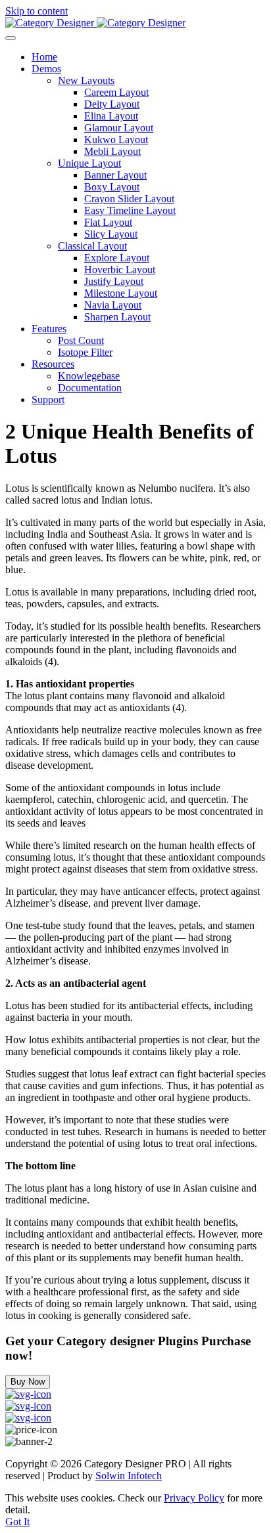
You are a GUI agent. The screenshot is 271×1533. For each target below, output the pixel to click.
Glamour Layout (118, 127)
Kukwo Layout (116, 139)
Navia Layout (112, 305)
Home (44, 56)
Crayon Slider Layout (129, 198)
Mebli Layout (112, 151)
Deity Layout (111, 104)
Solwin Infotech (128, 1475)
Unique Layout (89, 163)
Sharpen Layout (117, 316)
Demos (46, 68)
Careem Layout (116, 92)
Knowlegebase (89, 375)
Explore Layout (116, 257)
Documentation (90, 387)
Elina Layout (111, 115)
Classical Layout (92, 245)
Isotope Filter (85, 352)
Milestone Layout (120, 293)
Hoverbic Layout (119, 269)
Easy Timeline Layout (130, 210)
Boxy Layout (111, 186)
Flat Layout (108, 222)
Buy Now (28, 1382)
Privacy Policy (194, 1497)
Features (49, 328)
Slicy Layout (110, 234)
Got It (17, 1521)
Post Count (81, 340)
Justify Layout (113, 281)
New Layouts (86, 80)
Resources (53, 364)
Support (48, 399)
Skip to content (36, 10)
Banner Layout (115, 175)
